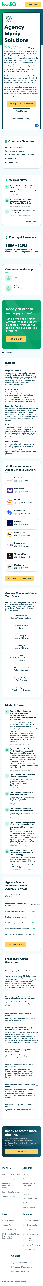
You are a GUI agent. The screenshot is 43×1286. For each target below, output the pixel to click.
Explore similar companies (19, 578)
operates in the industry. (19, 1053)
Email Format (21, 111)
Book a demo (21, 1151)
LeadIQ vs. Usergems (31, 1245)
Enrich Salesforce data (11, 1192)
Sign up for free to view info (21, 104)
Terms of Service (9, 1229)
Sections (9, 352)
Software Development (13, 1057)
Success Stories (8, 1196)
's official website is (21, 1001)
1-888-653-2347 (21, 1262)
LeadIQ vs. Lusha (29, 1229)
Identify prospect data (11, 1174)
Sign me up (16, 339)
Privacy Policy (8, 1221)
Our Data (26, 1203)
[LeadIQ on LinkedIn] (38, 1281)
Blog (24, 1179)
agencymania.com (11, 1004)
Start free (33, 4)
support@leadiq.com (23, 1267)
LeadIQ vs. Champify (30, 1249)
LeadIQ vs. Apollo (29, 1225)
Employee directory (21, 119)
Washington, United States (15, 48)
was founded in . (19, 1108)
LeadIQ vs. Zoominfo (30, 1221)
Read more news (30, 221)
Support (25, 1190)
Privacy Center (28, 1208)
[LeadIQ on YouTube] (40, 1281)
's (20, 1017)
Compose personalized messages (7, 1185)
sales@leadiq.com (22, 1271)
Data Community (29, 1199)
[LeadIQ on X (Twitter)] (36, 1281)
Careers (25, 1194)
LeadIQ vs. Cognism (30, 1234)
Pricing (25, 1174)
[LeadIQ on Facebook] (34, 1281)
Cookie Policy (7, 1225)
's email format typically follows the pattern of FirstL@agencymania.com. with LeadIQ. (21, 1091)
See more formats (16, 944)
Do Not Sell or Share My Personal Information (10, 1236)
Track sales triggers (10, 1179)
